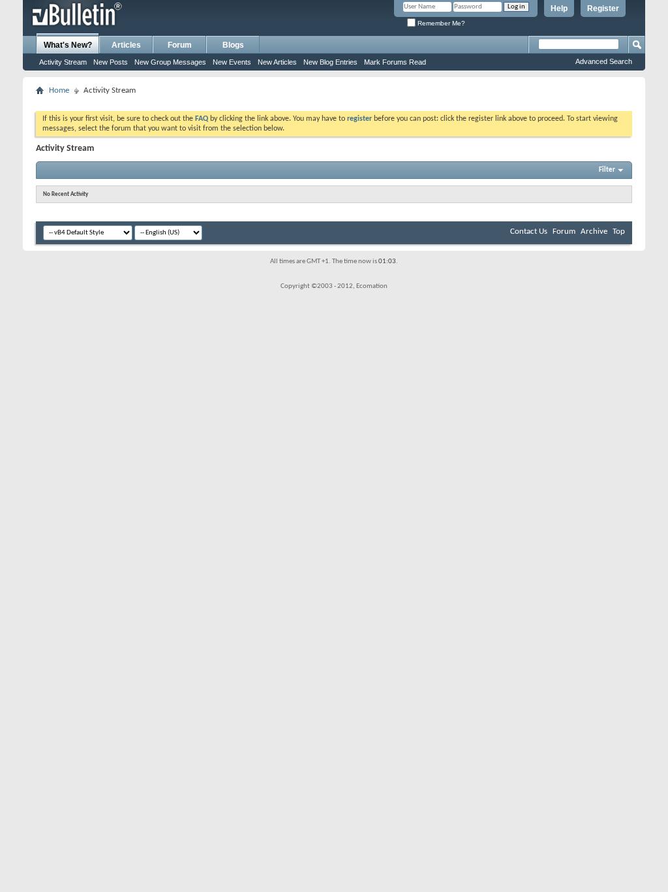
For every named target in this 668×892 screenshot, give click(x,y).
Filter (607, 170)
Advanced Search (603, 61)
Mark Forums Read (395, 62)
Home (59, 90)
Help (559, 8)
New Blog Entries (330, 62)
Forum (180, 45)
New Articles (277, 62)
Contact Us (528, 231)
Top (619, 231)
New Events (232, 62)
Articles (126, 45)
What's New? (68, 45)
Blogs (233, 45)
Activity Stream (63, 62)
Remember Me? (440, 23)
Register (603, 8)
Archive (594, 231)
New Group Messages (170, 62)
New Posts (110, 62)
